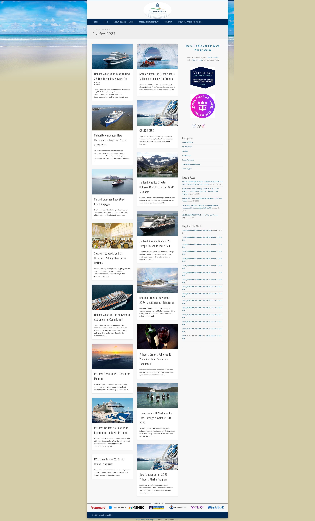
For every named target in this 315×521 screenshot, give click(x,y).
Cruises (185, 151)
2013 (184, 322)
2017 (184, 294)
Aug (210, 230)
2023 (184, 251)
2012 (184, 329)
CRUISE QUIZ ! (147, 130)
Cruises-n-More (212, 57)
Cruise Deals (187, 146)
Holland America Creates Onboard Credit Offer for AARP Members (156, 187)
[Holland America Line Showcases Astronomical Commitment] (112, 297)
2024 (184, 244)
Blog (105, 22)
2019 (184, 279)
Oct (216, 237)
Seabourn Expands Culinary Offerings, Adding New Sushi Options (110, 258)
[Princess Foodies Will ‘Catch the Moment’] (112, 356)
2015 (184, 308)
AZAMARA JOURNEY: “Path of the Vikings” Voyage (200, 215)
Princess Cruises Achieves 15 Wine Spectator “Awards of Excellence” (155, 359)
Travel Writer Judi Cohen (191, 164)
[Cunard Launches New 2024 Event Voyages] (112, 181)
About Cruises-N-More (123, 22)
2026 (184, 230)
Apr (197, 230)
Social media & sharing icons (147, 519)
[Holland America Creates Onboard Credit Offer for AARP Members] (157, 164)
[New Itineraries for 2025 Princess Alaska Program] (157, 457)
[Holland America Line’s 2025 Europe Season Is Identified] (157, 223)
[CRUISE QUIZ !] (157, 113)
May (201, 230)
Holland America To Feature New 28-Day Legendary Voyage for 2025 (112, 79)
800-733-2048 (197, 60)
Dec (183, 240)
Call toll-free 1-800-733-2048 (190, 22)
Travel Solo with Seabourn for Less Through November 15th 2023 (155, 418)
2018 (184, 287)
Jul (207, 230)
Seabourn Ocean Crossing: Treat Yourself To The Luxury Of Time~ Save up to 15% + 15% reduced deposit (200, 191)
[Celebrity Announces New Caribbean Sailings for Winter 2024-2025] (112, 117)
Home (95, 22)
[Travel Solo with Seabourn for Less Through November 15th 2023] (157, 395)
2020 (184, 272)
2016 (184, 301)
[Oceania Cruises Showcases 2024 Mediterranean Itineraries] (157, 280)
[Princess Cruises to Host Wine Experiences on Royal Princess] (112, 410)
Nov (220, 237)
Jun (204, 230)
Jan (188, 230)
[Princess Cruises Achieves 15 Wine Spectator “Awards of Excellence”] (157, 337)
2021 (184, 265)
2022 (184, 258)
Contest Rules (187, 142)
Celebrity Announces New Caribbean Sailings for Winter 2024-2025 (110, 140)
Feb (190, 230)
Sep (213, 237)
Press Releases (188, 160)
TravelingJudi (187, 169)
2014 (184, 315)
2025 (184, 237)
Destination (186, 155)
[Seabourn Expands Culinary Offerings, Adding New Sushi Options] (112, 235)
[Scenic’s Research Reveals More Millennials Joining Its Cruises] (157, 56)
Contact (168, 22)
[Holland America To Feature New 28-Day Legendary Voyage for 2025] (112, 56)
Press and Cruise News (149, 22)
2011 (184, 336)
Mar (194, 230)
